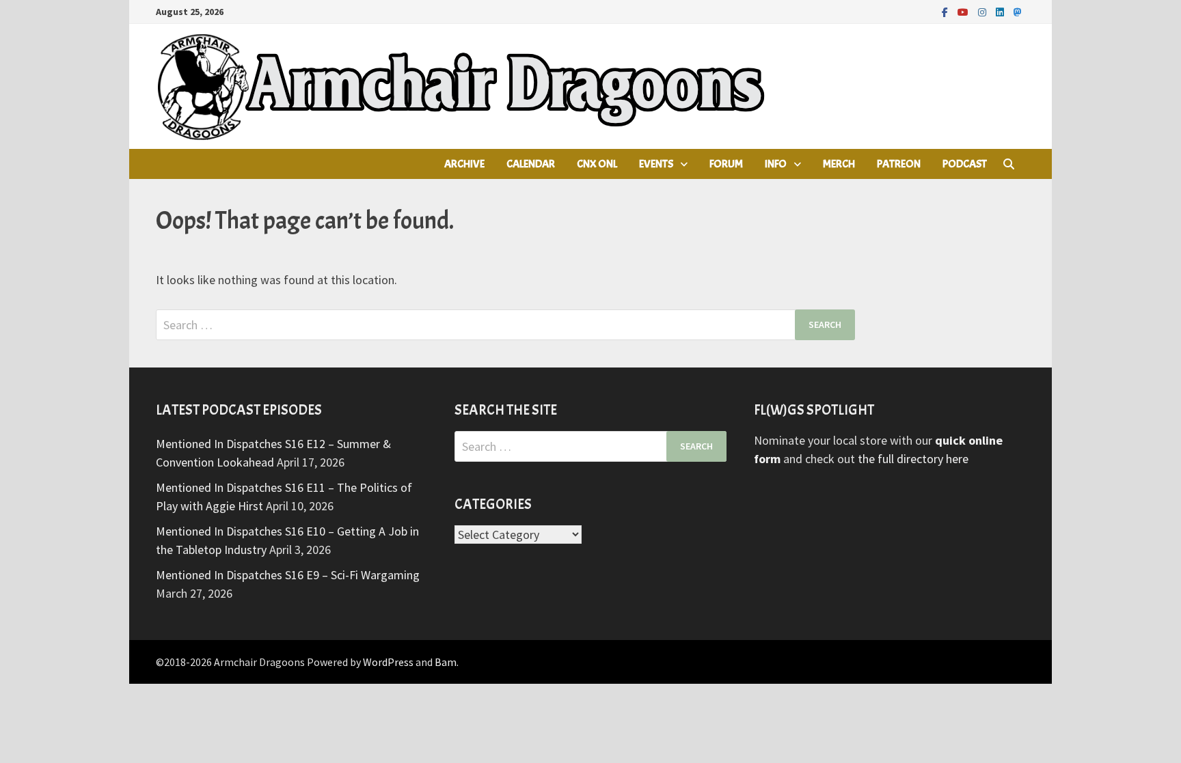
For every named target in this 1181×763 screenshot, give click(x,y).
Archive (464, 164)
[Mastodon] (1017, 11)
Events (656, 164)
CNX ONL (597, 164)
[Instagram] (983, 11)
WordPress (388, 662)
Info (776, 164)
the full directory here (913, 459)
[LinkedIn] (1001, 11)
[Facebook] (946, 11)
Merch (839, 164)
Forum (726, 164)
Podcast (964, 164)
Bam (446, 662)
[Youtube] (964, 11)
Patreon (899, 164)
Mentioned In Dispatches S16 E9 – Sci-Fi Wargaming (288, 575)
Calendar (530, 164)
